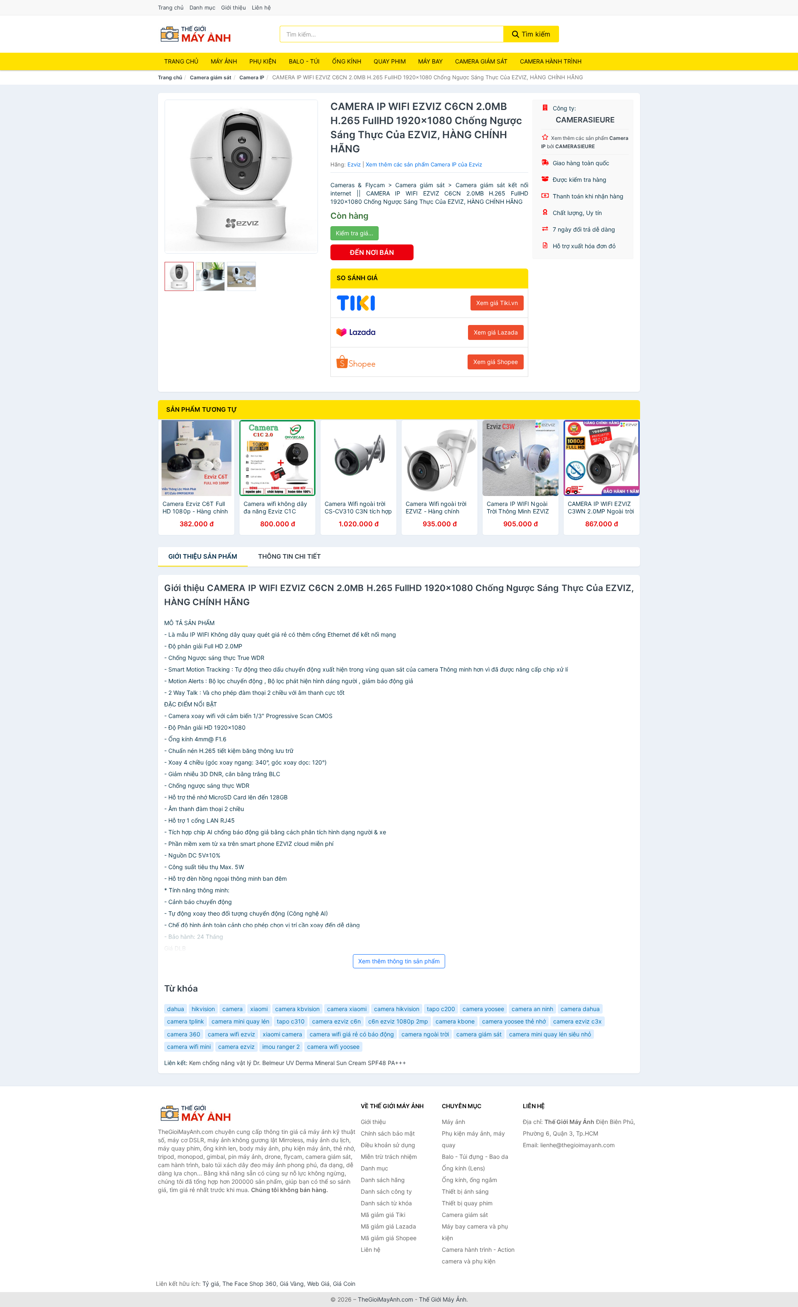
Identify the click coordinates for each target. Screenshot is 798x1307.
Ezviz (354, 164)
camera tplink (185, 1021)
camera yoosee (483, 1008)
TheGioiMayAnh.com (385, 1299)
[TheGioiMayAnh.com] (195, 34)
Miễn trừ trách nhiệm (389, 1156)
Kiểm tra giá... (354, 233)
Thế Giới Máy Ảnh (442, 1299)
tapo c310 (291, 1021)
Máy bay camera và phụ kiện (475, 1232)
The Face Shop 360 (249, 1283)
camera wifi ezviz (231, 1034)
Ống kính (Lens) (463, 1168)
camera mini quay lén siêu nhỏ (550, 1034)
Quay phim (390, 61)
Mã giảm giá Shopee (388, 1237)
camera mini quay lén (240, 1021)
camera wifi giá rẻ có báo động (352, 1034)
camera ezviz (236, 1046)
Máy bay (430, 61)
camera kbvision (297, 1008)
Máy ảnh (224, 61)
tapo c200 (441, 1008)
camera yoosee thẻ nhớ (514, 1021)
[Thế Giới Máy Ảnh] (199, 1113)
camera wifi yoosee (333, 1046)
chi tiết (289, 556)
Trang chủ (171, 7)
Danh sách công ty (386, 1191)
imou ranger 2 (281, 1046)
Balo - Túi (304, 61)
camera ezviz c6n (336, 1021)
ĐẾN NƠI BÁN (372, 252)
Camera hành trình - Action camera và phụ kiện (478, 1255)
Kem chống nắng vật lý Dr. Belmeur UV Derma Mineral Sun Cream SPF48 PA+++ (297, 1062)
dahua (175, 1008)
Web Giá (318, 1283)
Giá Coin (344, 1283)
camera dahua (580, 1008)
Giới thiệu (233, 7)
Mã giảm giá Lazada (388, 1226)
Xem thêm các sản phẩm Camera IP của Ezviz (424, 164)
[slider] (179, 276)
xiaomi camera (282, 1034)
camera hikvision (396, 1008)
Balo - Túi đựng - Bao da (475, 1156)
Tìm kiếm (535, 34)
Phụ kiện (262, 61)
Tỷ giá (210, 1283)
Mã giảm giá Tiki (383, 1214)
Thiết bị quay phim (467, 1203)
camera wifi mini (189, 1046)
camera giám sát (479, 1034)
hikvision (203, 1008)
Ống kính (346, 61)
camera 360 (183, 1034)
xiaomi (259, 1008)
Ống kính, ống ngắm (469, 1179)
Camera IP (251, 77)
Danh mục (202, 7)
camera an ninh (532, 1008)
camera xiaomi (347, 1008)
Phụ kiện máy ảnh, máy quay (473, 1139)
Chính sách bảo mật (388, 1133)
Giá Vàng (292, 1283)
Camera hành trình (550, 61)
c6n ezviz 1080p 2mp (398, 1021)
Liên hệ (261, 7)
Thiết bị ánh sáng (465, 1191)
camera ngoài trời (425, 1034)
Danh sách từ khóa (386, 1203)
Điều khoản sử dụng (388, 1144)
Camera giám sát (481, 61)
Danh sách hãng (383, 1179)
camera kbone (455, 1021)
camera (232, 1008)
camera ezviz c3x (577, 1021)
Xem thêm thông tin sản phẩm (399, 961)
